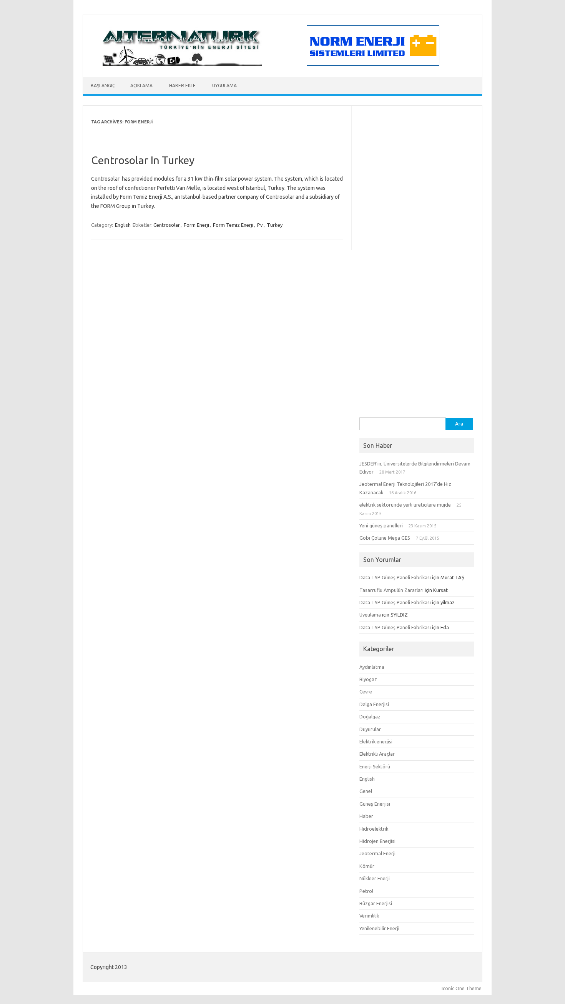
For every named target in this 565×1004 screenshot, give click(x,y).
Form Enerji (196, 225)
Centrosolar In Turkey (142, 160)
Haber (366, 816)
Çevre (365, 691)
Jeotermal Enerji (377, 853)
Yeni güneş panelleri (381, 525)
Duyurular (370, 729)
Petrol (366, 891)
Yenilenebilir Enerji (379, 928)
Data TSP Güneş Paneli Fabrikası (395, 577)
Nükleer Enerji (374, 878)
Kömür (366, 866)
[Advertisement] (416, 302)
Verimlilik (369, 915)
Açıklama (141, 85)
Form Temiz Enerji (233, 225)
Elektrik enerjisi (375, 741)
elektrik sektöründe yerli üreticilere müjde (405, 504)
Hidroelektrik (373, 828)
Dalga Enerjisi (374, 704)
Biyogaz (368, 679)
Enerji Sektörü (374, 766)
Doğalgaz (370, 716)
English (123, 225)
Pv (260, 225)
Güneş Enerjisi (374, 803)
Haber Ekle (182, 85)
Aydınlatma (371, 667)
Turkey (274, 225)
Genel (365, 791)
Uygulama (224, 85)
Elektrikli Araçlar (377, 753)
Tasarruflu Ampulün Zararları (391, 590)
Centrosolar (166, 225)
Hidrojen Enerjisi (377, 841)
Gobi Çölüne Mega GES (384, 537)
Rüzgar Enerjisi (375, 903)
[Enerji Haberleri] (182, 64)
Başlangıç (103, 85)
